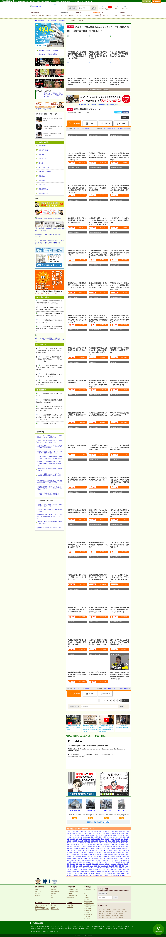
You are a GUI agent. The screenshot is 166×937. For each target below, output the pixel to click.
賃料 (71, 848)
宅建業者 (95, 869)
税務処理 (88, 864)
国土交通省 (121, 843)
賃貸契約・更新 (43, 150)
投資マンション (88, 901)
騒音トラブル (99, 873)
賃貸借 (80, 837)
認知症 (71, 852)
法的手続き (126, 856)
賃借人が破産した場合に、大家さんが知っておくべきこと (50, 375)
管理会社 (96, 843)
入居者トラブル (113, 869)
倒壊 (83, 860)
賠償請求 (78, 833)
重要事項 (119, 835)
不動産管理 (75, 875)
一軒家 (124, 875)
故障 (124, 837)
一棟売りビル (87, 906)
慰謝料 (120, 869)
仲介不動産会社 (95, 858)
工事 (100, 831)
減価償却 (72, 839)
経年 (117, 837)
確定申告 (101, 864)
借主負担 (80, 841)
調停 (68, 848)
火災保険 (88, 850)
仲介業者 (99, 856)
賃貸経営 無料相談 (72, 895)
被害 (89, 831)
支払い (84, 846)
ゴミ (84, 862)
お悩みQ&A (97, 16)
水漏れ (87, 835)
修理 (113, 831)
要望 (120, 850)
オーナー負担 (124, 846)
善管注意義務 (86, 839)
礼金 (70, 875)
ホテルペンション (89, 918)
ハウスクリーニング (103, 850)
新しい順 (76, 128)
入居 (92, 831)
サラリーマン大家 (118, 917)
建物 (86, 833)
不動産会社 (87, 858)
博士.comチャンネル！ (91, 928)
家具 (89, 843)
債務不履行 (119, 856)
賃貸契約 (78, 856)
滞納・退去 (41, 16)
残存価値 (101, 841)
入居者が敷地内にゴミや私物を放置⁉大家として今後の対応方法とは (49, 314)
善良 (68, 864)
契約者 (88, 862)
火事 (91, 854)
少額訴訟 (103, 860)
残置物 (122, 833)
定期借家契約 (124, 841)
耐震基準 (85, 869)
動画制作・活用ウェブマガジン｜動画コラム (42, 928)
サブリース (109, 917)
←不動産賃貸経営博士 (6, 1)
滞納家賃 (69, 858)
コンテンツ (106, 123)
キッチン (92, 835)
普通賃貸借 (82, 875)
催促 (109, 871)
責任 (74, 831)
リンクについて (73, 926)
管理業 (80, 850)
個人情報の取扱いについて (99, 926)
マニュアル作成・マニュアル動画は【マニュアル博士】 (69, 928)
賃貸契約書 (110, 858)
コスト (90, 869)
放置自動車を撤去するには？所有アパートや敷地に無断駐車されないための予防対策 (49, 382)
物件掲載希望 (40, 926)
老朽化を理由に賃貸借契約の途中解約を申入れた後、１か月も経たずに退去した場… (49, 328)
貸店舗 (117, 871)
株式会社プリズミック (49, 423)
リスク (81, 852)
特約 (127, 843)
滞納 (74, 856)
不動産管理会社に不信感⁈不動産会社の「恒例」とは (49, 321)
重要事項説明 (94, 837)
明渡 (116, 866)
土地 (106, 835)
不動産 (96, 852)
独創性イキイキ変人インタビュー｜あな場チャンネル (45, 931)
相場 (128, 862)
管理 (104, 833)
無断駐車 (123, 873)
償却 (114, 837)
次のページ (125, 117)
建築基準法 (96, 844)
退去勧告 (122, 915)
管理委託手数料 (85, 871)
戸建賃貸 (86, 912)
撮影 (101, 875)
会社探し (123, 16)
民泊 (97, 835)
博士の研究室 (102, 8)
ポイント (101, 835)
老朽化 (122, 844)
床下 (121, 871)
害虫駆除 (109, 913)
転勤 (74, 866)
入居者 (81, 831)
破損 (122, 839)
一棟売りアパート (89, 903)
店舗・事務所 (87, 908)
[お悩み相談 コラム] (74, 706)
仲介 (89, 856)
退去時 (126, 839)
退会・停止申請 (55, 926)
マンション (75, 843)
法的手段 (99, 871)
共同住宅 (69, 843)
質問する (117, 8)
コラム (115, 16)
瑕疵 (101, 844)
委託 (100, 852)
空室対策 (34, 16)
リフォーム (90, 852)
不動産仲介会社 (55, 891)
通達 (120, 866)
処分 (68, 835)
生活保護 (124, 850)
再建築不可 (102, 913)
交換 (100, 837)
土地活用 (55, 16)
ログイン (147, 1)
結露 (113, 844)
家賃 (84, 850)
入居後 (92, 848)
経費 (77, 864)
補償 (71, 835)
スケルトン (113, 864)
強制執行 (111, 866)
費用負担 (114, 833)
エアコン (75, 837)
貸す (109, 841)
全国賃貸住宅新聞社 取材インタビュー (49, 394)
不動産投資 (93, 871)
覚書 (125, 858)
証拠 (116, 831)
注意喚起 (109, 873)
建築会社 (53, 893)
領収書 (95, 846)
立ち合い (102, 843)
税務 (80, 864)
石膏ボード (120, 864)
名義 (113, 871)
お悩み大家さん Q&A (72, 889)
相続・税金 (80, 16)
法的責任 (117, 844)
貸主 (70, 837)
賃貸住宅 (115, 850)
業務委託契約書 (117, 875)
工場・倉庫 (87, 916)
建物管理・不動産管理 (45, 171)
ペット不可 (111, 862)
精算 (98, 868)
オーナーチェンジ (103, 869)
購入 (62, 16)
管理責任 (94, 850)
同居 (101, 848)
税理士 (53, 897)
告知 (99, 866)
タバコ (91, 866)
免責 (79, 844)
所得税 (122, 854)
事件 (87, 875)
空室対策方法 (42, 145)
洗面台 (88, 868)
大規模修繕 (73, 854)
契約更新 (76, 848)
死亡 (105, 848)
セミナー (109, 16)
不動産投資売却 (43, 193)
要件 (114, 846)
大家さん (79, 846)
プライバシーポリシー (84, 926)
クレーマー (79, 868)
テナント (69, 831)
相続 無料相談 (71, 897)
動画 (104, 16)
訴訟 (68, 833)
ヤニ (77, 866)
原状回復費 (87, 841)
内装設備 (125, 871)
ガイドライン (82, 843)
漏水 (106, 831)
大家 (68, 846)
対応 (78, 835)
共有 (78, 854)
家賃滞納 (69, 856)
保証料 (92, 873)
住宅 (85, 831)
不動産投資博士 (64, 12)
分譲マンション (103, 862)
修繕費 (112, 839)
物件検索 (71, 16)
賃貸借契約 (126, 835)
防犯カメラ (96, 875)
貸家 (71, 846)
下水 (102, 846)
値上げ (74, 862)
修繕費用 (117, 839)
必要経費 (107, 864)
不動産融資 (42, 180)
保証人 (88, 848)
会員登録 (157, 1)
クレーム (93, 868)
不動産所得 (95, 864)
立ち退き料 (109, 868)
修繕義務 (109, 846)
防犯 (91, 875)
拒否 (75, 835)
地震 (94, 854)
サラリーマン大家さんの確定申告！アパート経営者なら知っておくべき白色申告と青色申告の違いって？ (49, 243)
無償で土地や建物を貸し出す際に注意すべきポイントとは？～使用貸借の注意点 (49, 367)
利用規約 (47, 926)
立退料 (79, 860)
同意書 (96, 831)
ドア (105, 873)
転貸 (127, 833)
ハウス (75, 850)
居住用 (113, 841)
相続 (127, 844)
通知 (75, 846)
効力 (127, 866)
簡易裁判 (72, 864)
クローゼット (70, 873)
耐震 (101, 858)
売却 (66, 16)
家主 (108, 860)
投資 (127, 852)
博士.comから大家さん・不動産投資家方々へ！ (51, 50)
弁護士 (53, 895)
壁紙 (80, 866)
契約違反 (118, 852)
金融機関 (110, 854)
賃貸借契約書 (86, 837)
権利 (108, 848)
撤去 (85, 852)
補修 (107, 843)
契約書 (114, 835)
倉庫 (128, 837)
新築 (128, 869)
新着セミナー (54, 905)
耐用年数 (69, 841)
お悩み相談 (76, 123)
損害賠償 (72, 833)
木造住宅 (76, 869)
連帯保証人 (82, 848)
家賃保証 (105, 856)
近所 (114, 868)
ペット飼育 (86, 866)
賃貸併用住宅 (87, 910)
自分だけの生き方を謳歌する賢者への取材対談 (48, 218)
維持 (98, 854)
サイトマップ (64, 926)
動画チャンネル (110, 9)
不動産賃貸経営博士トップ (42, 20)
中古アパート (104, 866)
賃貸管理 (48, 16)
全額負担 (108, 833)
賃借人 (110, 835)
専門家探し (130, 16)
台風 (80, 869)
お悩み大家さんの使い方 (73, 891)
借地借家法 (88, 860)
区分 (83, 833)
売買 (95, 866)
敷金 (114, 852)
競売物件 (101, 915)
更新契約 (124, 848)
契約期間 (118, 848)
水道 (99, 846)
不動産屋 (109, 852)
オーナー (99, 833)
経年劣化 (109, 837)
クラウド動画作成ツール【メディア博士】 (124, 926)
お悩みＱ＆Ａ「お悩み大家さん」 (59, 20)
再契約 (118, 841)
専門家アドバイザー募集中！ (44, 109)
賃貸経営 (86, 854)
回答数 (87, 128)
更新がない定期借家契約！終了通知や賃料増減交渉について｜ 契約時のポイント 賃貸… (49, 359)
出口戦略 (108, 915)
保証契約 (84, 856)
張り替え (123, 862)
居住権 (115, 913)
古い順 (82, 128)
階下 (109, 831)
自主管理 (93, 856)
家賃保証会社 (111, 856)
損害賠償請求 (122, 831)
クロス (104, 852)
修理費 (104, 837)
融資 (127, 854)
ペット (92, 862)
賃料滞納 (80, 858)
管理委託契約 (76, 871)
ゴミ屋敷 (79, 862)
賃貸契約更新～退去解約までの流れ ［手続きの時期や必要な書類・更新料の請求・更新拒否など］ (49, 417)
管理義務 (105, 854)
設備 (118, 833)
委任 (110, 850)
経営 (82, 854)
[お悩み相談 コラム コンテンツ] (72, 8)
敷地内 (86, 873)
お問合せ (109, 926)
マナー (118, 873)
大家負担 (90, 846)
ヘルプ (69, 899)
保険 (77, 831)
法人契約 (105, 871)
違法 (91, 844)
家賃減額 (121, 913)
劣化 (121, 837)
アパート (84, 844)
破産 (123, 866)
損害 (128, 831)
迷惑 (110, 875)
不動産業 (117, 862)
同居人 (97, 848)
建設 (124, 869)
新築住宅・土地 (88, 914)
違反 (80, 839)
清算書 (73, 844)
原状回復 (75, 841)
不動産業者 (119, 868)
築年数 (118, 846)
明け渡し (75, 858)
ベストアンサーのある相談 (121, 128)
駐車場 (126, 864)
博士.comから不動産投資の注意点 (48, 54)
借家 (106, 841)
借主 (68, 839)
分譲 (97, 862)
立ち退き (102, 868)
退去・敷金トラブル (44, 167)
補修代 (68, 844)
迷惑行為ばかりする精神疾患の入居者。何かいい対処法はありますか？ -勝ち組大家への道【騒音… (49, 408)
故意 (94, 833)
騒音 (74, 868)
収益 (76, 873)
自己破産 (69, 868)
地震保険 (73, 860)
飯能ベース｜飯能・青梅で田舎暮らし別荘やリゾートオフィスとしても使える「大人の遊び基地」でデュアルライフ (49, 339)
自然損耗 (115, 843)
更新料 (112, 860)
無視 (70, 862)
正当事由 (121, 858)
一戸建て (80, 873)
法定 (77, 839)
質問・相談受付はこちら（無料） (98, 89)
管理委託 (69, 871)
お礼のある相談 (108, 128)
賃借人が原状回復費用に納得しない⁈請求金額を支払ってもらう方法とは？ (49, 302)
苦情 (84, 868)
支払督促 (117, 860)
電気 (92, 843)
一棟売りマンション (89, 905)
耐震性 (115, 858)
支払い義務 (124, 860)
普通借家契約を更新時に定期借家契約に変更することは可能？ (49, 401)
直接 (110, 843)
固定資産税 (117, 854)
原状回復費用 (94, 841)
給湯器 (82, 835)
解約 (105, 858)
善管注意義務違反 (95, 839)
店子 (114, 873)
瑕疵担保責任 (107, 844)
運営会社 (33, 926)
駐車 (68, 866)
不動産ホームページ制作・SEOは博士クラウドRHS (112, 928)
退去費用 (94, 860)
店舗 (99, 860)
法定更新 (113, 848)
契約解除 (107, 839)
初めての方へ (125, 8)
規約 (84, 864)
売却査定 (86, 897)
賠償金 (125, 868)
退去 (102, 839)
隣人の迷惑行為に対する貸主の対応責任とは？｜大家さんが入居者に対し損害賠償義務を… (49, 350)
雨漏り (90, 833)
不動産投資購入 (43, 189)
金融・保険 (87, 16)
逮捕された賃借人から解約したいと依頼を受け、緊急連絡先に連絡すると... (49, 308)
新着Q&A (69, 893)
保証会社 (76, 852)
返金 (123, 852)
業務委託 (106, 875)
